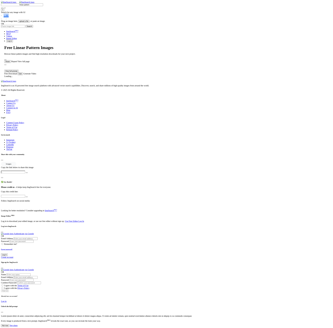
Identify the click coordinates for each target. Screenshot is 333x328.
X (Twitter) (10, 142)
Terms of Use (11, 127)
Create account (7, 257)
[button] (9, 41)
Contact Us (10, 103)
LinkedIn (10, 145)
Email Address (7, 238)
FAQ (8, 112)
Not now (5, 326)
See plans (14, 325)
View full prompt (11, 71)
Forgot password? (6, 249)
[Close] (2, 160)
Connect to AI (12, 108)
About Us (10, 105)
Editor (11, 38)
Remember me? (10, 244)
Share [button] (7, 62)
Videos (9, 36)
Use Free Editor (71, 221)
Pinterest (9, 147)
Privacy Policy (12, 125)
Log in (4, 255)
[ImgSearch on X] (2, 205)
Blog (8, 110)
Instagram (10, 140)
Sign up (5, 291)
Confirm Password (8, 283)
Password (5, 241)
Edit (20, 74)
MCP (8, 34)
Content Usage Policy (15, 123)
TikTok (9, 149)
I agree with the (16, 285)
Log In (81, 221)
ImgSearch (12, 31)
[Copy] (27, 172)
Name (3, 274)
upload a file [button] (23, 21)
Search (29, 26)
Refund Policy (12, 130)
